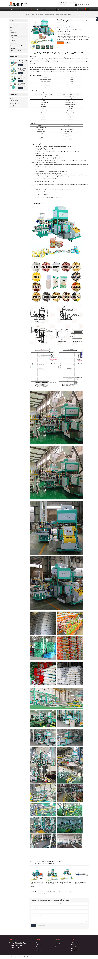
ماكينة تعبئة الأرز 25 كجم (62, 891)
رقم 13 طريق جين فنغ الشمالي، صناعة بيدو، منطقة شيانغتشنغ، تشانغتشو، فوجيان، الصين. (22, 943)
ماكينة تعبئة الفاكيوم (75, 948)
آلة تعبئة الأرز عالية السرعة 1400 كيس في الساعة (21, 77)
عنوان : (10, 942)
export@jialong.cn (63, 2)
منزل (11, 9)
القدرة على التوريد (69, 26)
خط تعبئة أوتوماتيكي (40, 14)
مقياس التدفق (13, 37)
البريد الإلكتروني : (12, 945)
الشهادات (38, 948)
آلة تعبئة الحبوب (13, 30)
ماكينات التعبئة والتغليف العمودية (16, 45)
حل (38, 9)
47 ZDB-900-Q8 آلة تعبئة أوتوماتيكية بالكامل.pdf (43, 863)
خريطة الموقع (39, 950)
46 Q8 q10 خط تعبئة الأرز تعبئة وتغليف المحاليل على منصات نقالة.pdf (47, 861)
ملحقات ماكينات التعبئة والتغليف (16, 50)
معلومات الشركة (57, 942)
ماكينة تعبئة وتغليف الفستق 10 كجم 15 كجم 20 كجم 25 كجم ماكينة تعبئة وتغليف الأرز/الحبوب (22, 85)
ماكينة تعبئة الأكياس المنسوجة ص (75, 891)
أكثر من (20, 65)
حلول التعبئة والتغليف (40, 891)
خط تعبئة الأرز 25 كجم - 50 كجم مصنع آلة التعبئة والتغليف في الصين (22, 69)
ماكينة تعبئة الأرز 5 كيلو (51, 891)
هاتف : (10, 947)
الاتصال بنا (67, 9)
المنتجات (31, 9)
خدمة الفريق (38, 944)
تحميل (67, 42)
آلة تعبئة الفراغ (13, 27)
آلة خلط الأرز (12, 40)
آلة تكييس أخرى (13, 43)
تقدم (33, 925)
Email (60, 42)
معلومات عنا (19, 9)
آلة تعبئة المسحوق (13, 35)
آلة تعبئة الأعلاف (13, 32)
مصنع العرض (45, 9)
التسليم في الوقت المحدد (67, 24)
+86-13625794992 (73, 2)
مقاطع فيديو (77, 9)
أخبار (59, 9)
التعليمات (55, 946)
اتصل (10, 939)
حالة (54, 9)
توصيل (37, 942)
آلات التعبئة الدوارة (13, 48)
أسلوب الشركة (57, 944)
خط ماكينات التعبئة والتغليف (41, 893)
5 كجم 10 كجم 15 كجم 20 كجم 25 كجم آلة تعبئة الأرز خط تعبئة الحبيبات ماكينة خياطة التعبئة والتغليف (22, 61)
